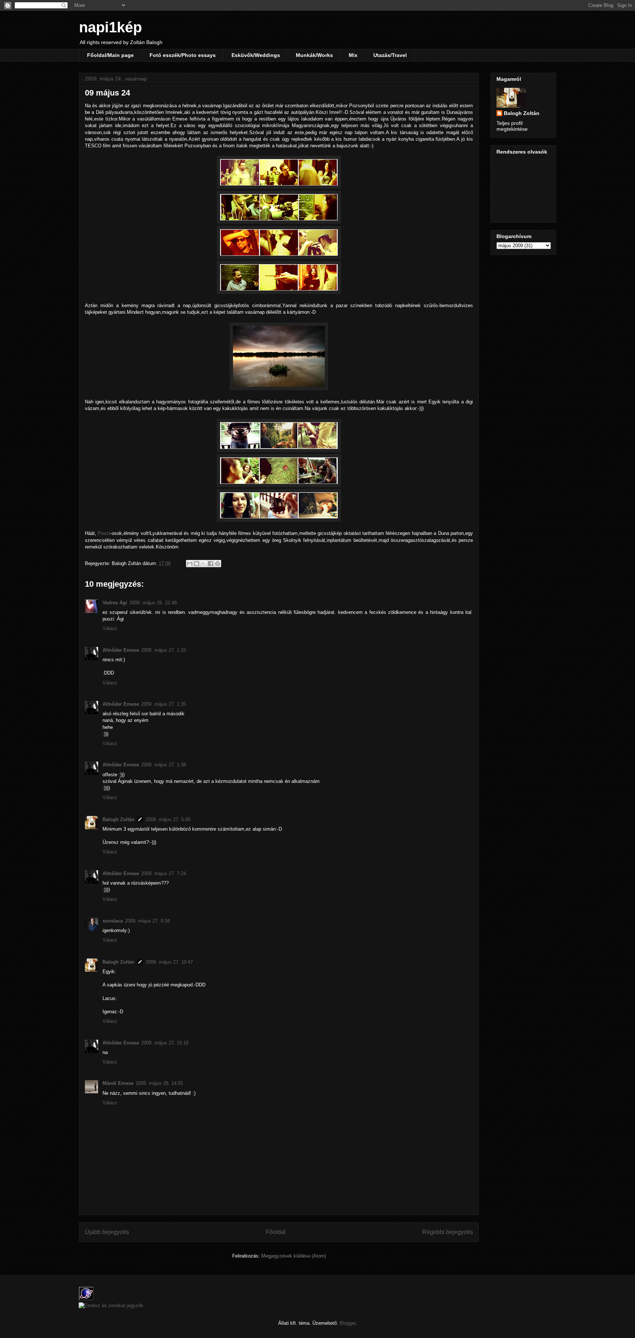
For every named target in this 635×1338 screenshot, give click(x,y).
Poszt (104, 533)
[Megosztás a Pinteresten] (217, 563)
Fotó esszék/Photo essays (183, 55)
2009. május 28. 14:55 (159, 1083)
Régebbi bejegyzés (447, 1232)
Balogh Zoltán (118, 819)
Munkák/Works (314, 55)
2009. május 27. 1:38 (163, 764)
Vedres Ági (115, 602)
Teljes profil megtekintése (512, 126)
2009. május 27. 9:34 (147, 921)
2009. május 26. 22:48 (153, 602)
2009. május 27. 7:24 (163, 873)
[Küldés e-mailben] (189, 563)
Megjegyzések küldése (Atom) (293, 1256)
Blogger (347, 1323)
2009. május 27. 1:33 (163, 650)
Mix (353, 55)
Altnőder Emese (121, 650)
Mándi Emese (118, 1083)
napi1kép (110, 27)
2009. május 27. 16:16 (165, 1043)
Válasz (110, 628)
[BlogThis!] (196, 563)
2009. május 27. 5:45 (168, 819)
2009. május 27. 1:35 (163, 704)
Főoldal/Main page (110, 55)
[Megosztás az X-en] (203, 563)
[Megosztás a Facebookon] (210, 563)
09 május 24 (107, 92)
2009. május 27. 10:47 (169, 962)
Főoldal (276, 1232)
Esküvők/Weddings (256, 55)
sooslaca (113, 921)
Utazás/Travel (390, 55)
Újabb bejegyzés (107, 1232)
